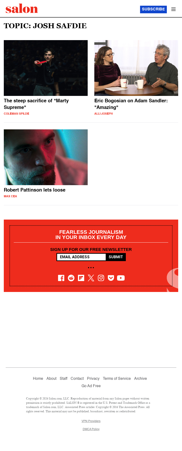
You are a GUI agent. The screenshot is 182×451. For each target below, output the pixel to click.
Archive (140, 379)
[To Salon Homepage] (22, 8)
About (51, 379)
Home (38, 379)
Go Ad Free (91, 386)
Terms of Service (117, 379)
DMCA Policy (91, 429)
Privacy (93, 379)
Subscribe (153, 9)
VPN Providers (91, 421)
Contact (77, 379)
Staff (63, 379)
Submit (116, 257)
